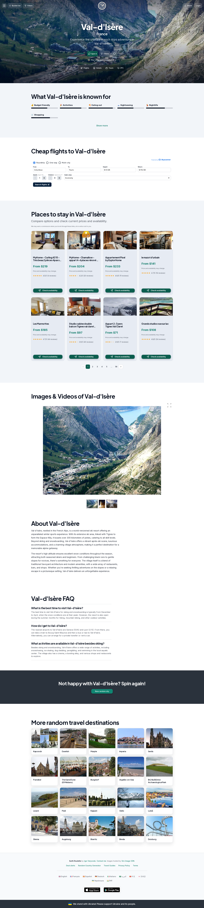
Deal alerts (70, 866)
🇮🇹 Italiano (111, 876)
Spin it (94, 54)
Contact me (101, 861)
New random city (102, 691)
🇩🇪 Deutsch (99, 876)
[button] (169, 405)
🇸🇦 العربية (122, 876)
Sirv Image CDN (128, 861)
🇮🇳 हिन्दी (109, 881)
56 (116, 367)
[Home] (102, 5)
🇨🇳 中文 (132, 876)
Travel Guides (109, 866)
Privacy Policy (124, 866)
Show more (102, 125)
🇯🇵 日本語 (142, 876)
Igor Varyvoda (90, 861)
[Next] (121, 367)
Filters (106, 54)
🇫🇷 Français (75, 876)
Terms (135, 866)
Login (198, 6)
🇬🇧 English (63, 876)
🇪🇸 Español (87, 876)
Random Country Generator (89, 866)
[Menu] (4, 5)
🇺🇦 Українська (98, 881)
